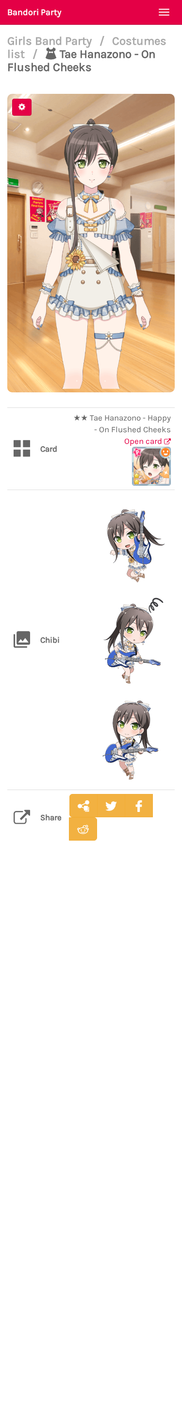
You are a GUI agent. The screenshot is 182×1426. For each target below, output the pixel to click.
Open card (144, 441)
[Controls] (22, 107)
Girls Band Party (51, 41)
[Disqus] (91, 1001)
